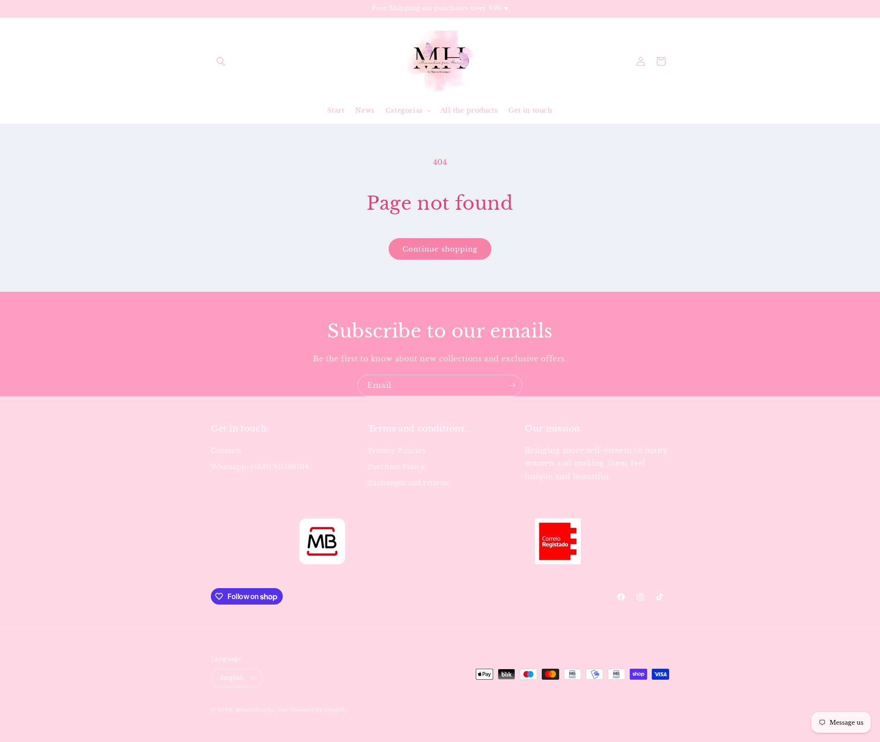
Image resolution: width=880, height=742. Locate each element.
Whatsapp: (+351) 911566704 (260, 467)
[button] (221, 61)
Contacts (226, 451)
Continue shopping (440, 249)
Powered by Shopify (319, 710)
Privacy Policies (397, 451)
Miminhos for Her (262, 710)
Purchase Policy (396, 467)
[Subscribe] (512, 385)
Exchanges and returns (408, 483)
